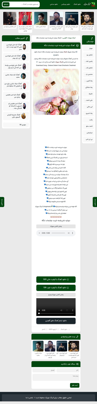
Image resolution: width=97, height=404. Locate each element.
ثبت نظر (75, 385)
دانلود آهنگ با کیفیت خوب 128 (54, 287)
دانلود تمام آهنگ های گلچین (56, 320)
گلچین (65, 38)
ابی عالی (90, 106)
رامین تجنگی (88, 61)
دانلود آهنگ (77, 4)
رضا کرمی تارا (88, 80)
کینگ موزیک (71, 38)
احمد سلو (89, 126)
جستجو (6, 4)
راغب (91, 119)
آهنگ (65, 52)
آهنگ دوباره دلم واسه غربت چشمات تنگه (59, 45)
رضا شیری (89, 113)
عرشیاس (90, 132)
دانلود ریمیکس (65, 4)
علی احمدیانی (88, 100)
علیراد (91, 93)
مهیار (91, 48)
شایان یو (90, 55)
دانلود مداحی (54, 4)
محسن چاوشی (87, 74)
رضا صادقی (89, 87)
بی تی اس (89, 139)
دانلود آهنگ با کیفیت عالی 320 (54, 279)
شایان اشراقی (88, 67)
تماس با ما (29, 397)
